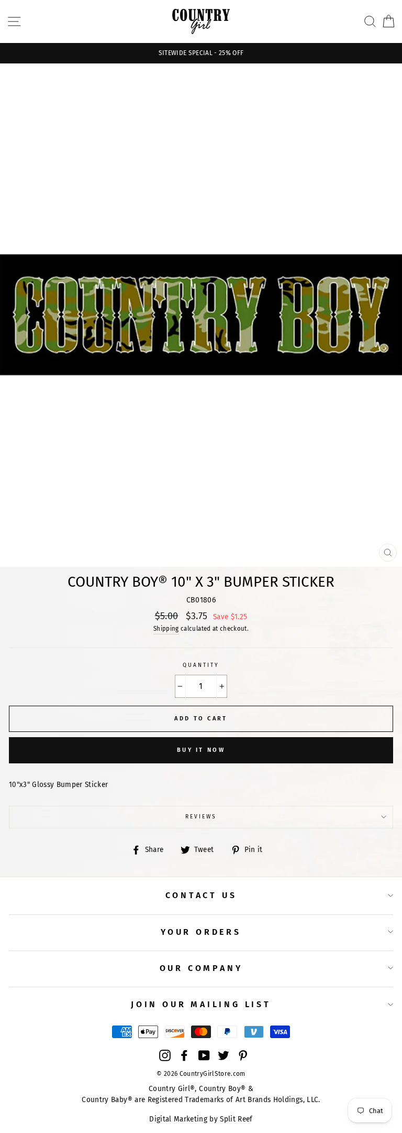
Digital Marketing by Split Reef (201, 1119)
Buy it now (201, 750)
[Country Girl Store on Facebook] (184, 1055)
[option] (201, 53)
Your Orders (201, 932)
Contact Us (201, 895)
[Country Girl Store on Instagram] (165, 1055)
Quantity (201, 665)
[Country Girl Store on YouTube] (204, 1055)
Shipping (166, 628)
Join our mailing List (201, 1004)
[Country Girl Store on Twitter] (223, 1055)
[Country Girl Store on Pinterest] (243, 1055)
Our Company (201, 968)
